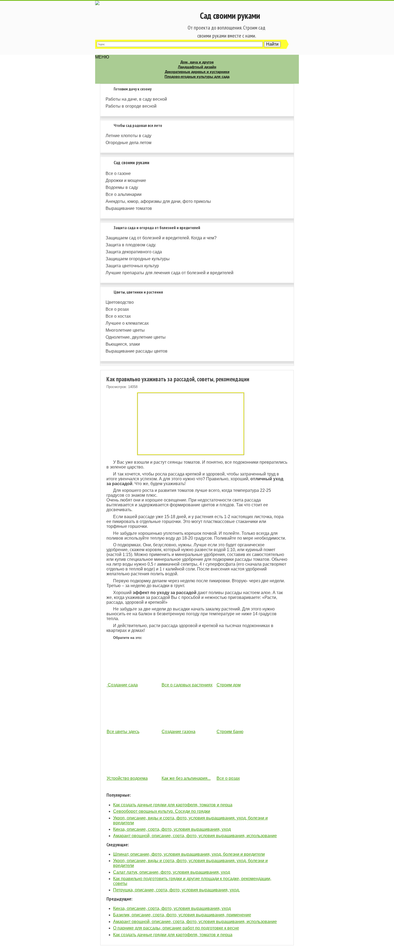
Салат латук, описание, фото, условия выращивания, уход (171, 872)
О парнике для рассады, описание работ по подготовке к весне (176, 928)
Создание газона (178, 731)
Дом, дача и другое (197, 62)
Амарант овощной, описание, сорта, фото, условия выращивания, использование (195, 835)
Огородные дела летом (128, 142)
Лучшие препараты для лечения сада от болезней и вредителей (169, 272)
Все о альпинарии (124, 194)
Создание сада (122, 685)
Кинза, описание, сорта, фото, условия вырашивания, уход (172, 829)
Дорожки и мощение (126, 180)
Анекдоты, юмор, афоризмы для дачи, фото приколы (158, 201)
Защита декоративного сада (134, 252)
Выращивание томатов (129, 208)
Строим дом (229, 685)
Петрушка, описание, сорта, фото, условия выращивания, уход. (176, 890)
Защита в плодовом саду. (131, 245)
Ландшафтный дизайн (197, 67)
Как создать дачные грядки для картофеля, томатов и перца (172, 805)
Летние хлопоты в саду (128, 135)
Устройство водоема (127, 778)
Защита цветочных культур (132, 265)
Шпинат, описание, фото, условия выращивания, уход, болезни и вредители (189, 854)
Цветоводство (120, 302)
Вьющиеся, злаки (123, 344)
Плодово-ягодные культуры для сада (197, 77)
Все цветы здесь (123, 731)
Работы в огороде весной (131, 106)
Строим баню (230, 731)
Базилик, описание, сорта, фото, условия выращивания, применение (182, 915)
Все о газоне (118, 173)
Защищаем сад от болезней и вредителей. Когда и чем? (161, 238)
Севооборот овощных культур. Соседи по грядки (161, 811)
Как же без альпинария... (186, 778)
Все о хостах (118, 316)
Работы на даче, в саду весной (136, 99)
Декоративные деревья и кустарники (197, 72)
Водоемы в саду (122, 187)
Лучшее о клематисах (127, 323)
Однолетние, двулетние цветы (136, 337)
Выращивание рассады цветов (137, 351)
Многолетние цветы (125, 330)
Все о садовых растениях (187, 685)
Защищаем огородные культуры (138, 259)
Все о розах (117, 309)
